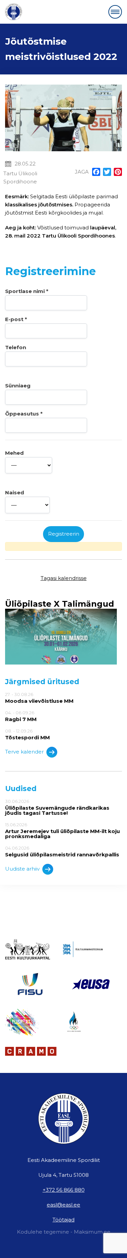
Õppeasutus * (24, 413)
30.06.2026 (57, 807)
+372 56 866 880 (64, 1190)
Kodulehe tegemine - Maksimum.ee (63, 1232)
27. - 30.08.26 (39, 697)
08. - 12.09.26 (27, 734)
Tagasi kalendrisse (64, 578)
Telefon (15, 347)
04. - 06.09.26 (21, 716)
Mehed (14, 453)
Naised (14, 492)
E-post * (16, 319)
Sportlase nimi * (26, 291)
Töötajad (63, 1219)
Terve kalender (24, 751)
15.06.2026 (62, 830)
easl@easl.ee (63, 1204)
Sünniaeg (17, 385)
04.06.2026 (62, 851)
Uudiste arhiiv (22, 869)
